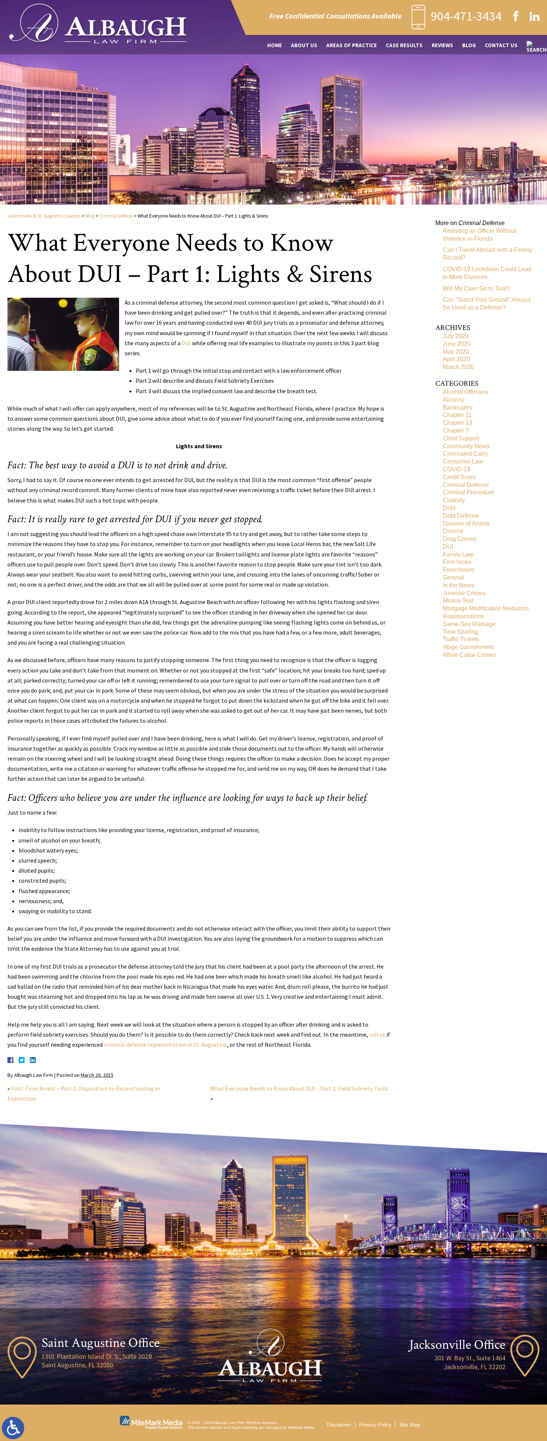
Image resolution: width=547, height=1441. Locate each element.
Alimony (453, 400)
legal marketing (244, 1427)
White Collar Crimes (469, 655)
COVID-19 (456, 469)
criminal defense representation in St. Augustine (165, 1044)
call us (377, 1034)
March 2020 (458, 367)
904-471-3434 (466, 16)
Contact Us (501, 45)
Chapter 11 (457, 415)
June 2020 (457, 344)
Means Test (458, 600)
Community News (466, 446)
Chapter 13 (457, 423)
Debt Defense (461, 516)
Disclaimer (339, 1425)
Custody (454, 500)
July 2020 (455, 336)
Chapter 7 (456, 430)
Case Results (404, 45)
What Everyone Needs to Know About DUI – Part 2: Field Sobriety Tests (299, 1088)
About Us (304, 45)
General (453, 577)
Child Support (461, 438)
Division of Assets (466, 523)
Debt (449, 508)
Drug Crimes (459, 539)
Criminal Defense (116, 216)
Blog (469, 45)
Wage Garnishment (468, 647)
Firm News (457, 562)
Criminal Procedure (468, 492)
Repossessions (463, 616)
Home (274, 45)
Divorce (453, 531)
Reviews (442, 45)
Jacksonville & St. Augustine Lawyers (43, 216)
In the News (458, 585)
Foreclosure (458, 570)
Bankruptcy (458, 407)
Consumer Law (463, 461)
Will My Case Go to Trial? (476, 288)
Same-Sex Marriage (469, 624)
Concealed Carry (465, 453)
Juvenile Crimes (464, 593)
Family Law (458, 554)
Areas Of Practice (351, 45)
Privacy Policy (375, 1425)
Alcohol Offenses (465, 392)
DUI (186, 343)
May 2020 (456, 352)
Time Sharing (460, 632)
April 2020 (456, 359)
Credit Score (459, 477)
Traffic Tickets (461, 639)
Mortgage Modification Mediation (486, 608)
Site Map (409, 1425)
